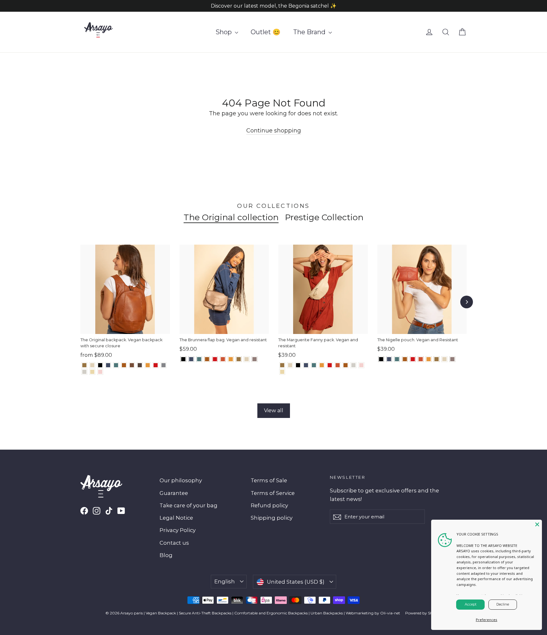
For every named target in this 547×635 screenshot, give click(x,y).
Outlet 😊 (265, 32)
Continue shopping (273, 130)
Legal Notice (176, 518)
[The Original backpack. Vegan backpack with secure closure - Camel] (124, 365)
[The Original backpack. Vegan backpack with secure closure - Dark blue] (108, 365)
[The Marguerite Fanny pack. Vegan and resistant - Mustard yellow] (321, 365)
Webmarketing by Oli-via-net (373, 613)
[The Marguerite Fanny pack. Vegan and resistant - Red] (329, 365)
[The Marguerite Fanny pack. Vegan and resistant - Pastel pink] (361, 365)
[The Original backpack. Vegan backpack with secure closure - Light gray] (84, 372)
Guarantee (174, 493)
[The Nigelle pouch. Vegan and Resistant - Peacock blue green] (397, 359)
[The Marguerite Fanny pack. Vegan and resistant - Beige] (282, 372)
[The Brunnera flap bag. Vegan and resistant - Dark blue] (191, 359)
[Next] (466, 302)
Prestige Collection (324, 217)
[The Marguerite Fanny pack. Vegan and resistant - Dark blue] (306, 365)
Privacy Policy (178, 530)
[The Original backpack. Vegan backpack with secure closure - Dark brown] (139, 365)
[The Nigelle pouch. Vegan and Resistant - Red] (413, 359)
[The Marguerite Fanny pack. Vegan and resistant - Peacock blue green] (314, 365)
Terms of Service (273, 493)
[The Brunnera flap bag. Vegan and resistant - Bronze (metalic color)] (239, 359)
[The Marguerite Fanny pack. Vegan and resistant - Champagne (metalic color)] (290, 365)
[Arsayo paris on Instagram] (96, 510)
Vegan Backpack (161, 613)
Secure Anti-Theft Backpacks (205, 613)
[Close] (537, 524)
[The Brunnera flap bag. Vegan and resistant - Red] (215, 359)
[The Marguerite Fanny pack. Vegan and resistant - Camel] (345, 365)
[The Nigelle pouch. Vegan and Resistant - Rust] (421, 359)
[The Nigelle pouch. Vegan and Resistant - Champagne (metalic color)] (444, 359)
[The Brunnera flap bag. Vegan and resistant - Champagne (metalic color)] (246, 359)
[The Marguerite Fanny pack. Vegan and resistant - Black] (298, 365)
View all (273, 410)
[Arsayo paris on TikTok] (109, 510)
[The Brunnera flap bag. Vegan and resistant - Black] (183, 359)
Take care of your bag (188, 505)
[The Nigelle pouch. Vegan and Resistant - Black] (381, 359)
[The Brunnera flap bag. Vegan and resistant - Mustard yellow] (231, 359)
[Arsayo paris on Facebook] (84, 510)
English (224, 581)
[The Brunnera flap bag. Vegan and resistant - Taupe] (254, 359)
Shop (224, 32)
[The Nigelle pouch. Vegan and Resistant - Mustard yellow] (428, 359)
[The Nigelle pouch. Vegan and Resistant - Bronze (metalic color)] (436, 359)
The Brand (310, 32)
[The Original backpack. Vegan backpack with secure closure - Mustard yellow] (147, 365)
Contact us (174, 543)
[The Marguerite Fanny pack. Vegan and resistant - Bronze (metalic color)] (282, 365)
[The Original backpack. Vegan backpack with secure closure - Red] (155, 365)
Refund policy (269, 505)
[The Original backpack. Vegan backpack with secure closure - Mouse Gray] (163, 365)
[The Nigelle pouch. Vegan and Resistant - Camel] (405, 359)
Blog (166, 555)
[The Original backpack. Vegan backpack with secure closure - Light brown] (132, 365)
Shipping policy (271, 518)
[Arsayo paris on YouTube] (121, 510)
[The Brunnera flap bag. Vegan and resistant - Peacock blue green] (199, 359)
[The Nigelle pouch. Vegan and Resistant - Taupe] (452, 359)
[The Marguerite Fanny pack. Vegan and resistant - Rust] (337, 365)
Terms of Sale (269, 480)
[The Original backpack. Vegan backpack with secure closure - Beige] (92, 372)
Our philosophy (181, 480)
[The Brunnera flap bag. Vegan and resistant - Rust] (223, 359)
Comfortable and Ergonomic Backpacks (271, 613)
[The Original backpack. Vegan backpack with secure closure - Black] (100, 365)
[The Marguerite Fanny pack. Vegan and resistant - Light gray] (353, 365)
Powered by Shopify (423, 613)
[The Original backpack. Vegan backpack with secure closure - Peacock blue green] (116, 365)
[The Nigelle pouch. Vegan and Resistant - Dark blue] (389, 359)
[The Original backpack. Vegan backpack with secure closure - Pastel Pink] (100, 372)
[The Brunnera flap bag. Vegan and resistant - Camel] (207, 359)
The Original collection (231, 217)
